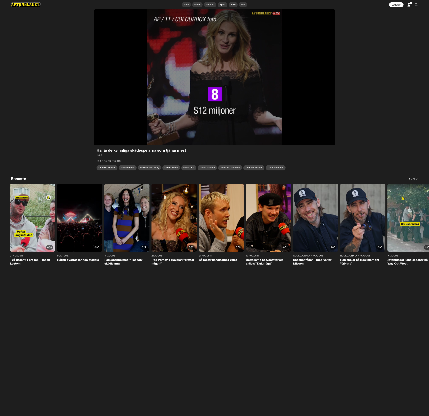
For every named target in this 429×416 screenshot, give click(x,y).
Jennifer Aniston (253, 167)
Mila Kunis (188, 167)
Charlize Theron (107, 167)
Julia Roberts (128, 167)
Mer (243, 4)
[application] (214, 77)
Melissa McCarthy (149, 167)
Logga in (396, 4)
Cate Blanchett (276, 167)
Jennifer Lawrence (230, 167)
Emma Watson (207, 167)
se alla (413, 178)
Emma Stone (171, 167)
